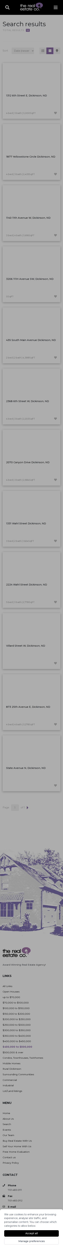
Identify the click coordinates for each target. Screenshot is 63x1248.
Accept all (31, 1233)
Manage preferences (31, 1241)
